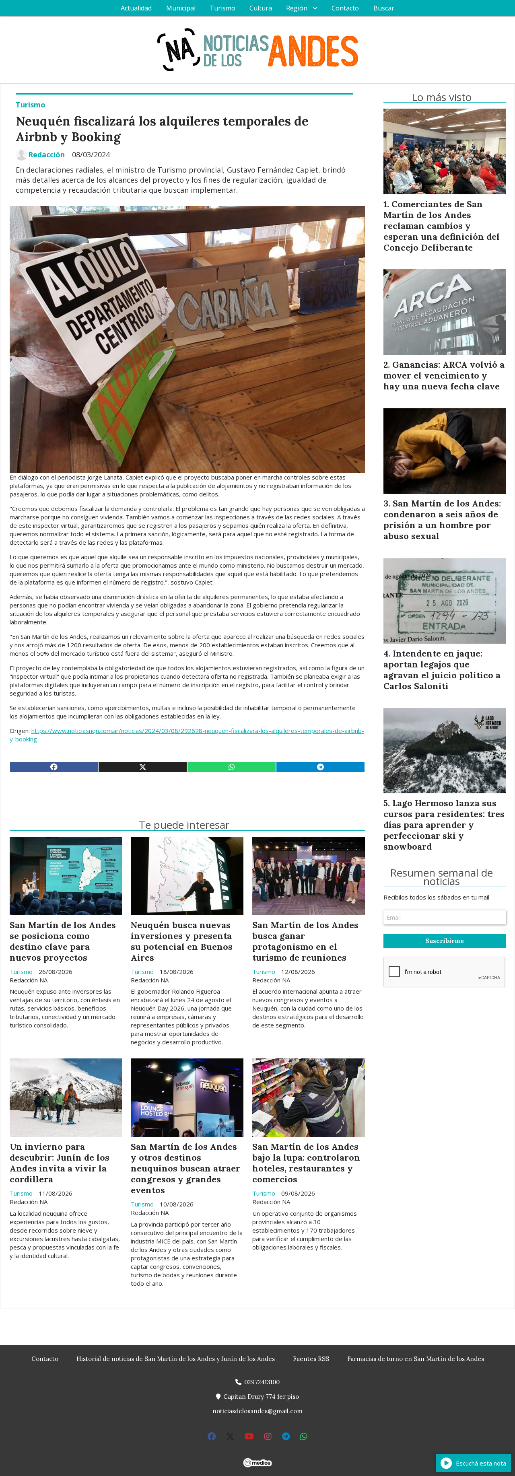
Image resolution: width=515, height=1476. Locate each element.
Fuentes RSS (311, 1359)
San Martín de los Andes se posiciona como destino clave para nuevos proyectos (63, 941)
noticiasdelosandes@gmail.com (257, 1411)
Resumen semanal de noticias (441, 877)
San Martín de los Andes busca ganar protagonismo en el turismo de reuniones (305, 941)
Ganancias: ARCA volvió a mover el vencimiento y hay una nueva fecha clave (444, 375)
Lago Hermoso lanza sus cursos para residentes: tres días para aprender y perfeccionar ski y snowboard (444, 824)
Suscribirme (444, 941)
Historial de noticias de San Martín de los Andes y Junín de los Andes (175, 1359)
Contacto (345, 8)
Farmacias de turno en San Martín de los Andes (415, 1359)
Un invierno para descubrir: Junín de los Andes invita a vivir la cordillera (59, 1163)
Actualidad (136, 8)
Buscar (383, 8)
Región (296, 8)
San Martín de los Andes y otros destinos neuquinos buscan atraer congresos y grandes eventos (185, 1168)
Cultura (260, 8)
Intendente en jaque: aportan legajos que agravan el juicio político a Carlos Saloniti (442, 670)
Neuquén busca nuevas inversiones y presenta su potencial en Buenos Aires (182, 941)
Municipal (181, 8)
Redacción (46, 154)
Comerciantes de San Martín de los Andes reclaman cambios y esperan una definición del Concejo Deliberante (441, 225)
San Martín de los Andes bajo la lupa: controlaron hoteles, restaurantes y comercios (306, 1163)
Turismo (222, 8)
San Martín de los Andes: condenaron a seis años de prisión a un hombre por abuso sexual (442, 519)
